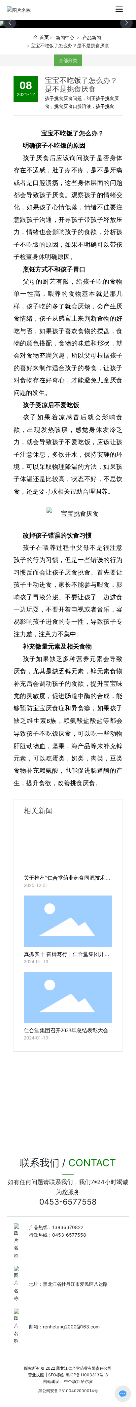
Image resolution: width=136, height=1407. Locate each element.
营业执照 (36, 1374)
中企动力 (72, 1381)
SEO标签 (56, 1374)
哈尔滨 (87, 1381)
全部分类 (68, 60)
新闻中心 (65, 37)
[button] (126, 23)
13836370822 (67, 1227)
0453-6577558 (68, 1202)
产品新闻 (92, 37)
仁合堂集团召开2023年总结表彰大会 (66, 1030)
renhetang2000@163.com (71, 1326)
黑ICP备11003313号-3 (87, 1374)
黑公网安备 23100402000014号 (68, 1390)
